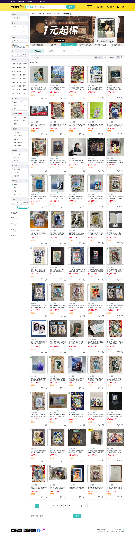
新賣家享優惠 (116, 45)
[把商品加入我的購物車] (46, 98)
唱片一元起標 (69, 45)
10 (73, 506)
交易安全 (121, 531)
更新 (122, 529)
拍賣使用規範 (113, 531)
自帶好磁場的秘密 (37, 45)
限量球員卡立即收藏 (85, 45)
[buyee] (20, 46)
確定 (24, 31)
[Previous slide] (31, 74)
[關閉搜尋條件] (36, 7)
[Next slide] (46, 74)
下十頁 (80, 506)
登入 (89, 7)
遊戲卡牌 (53, 45)
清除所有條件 (23, 207)
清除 (26, 180)
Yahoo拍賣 (17, 7)
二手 (79, 51)
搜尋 (77, 516)
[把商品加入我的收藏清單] (42, 98)
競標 (65, 51)
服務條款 (99, 531)
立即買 (50, 51)
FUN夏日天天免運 (100, 45)
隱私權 (106, 531)
